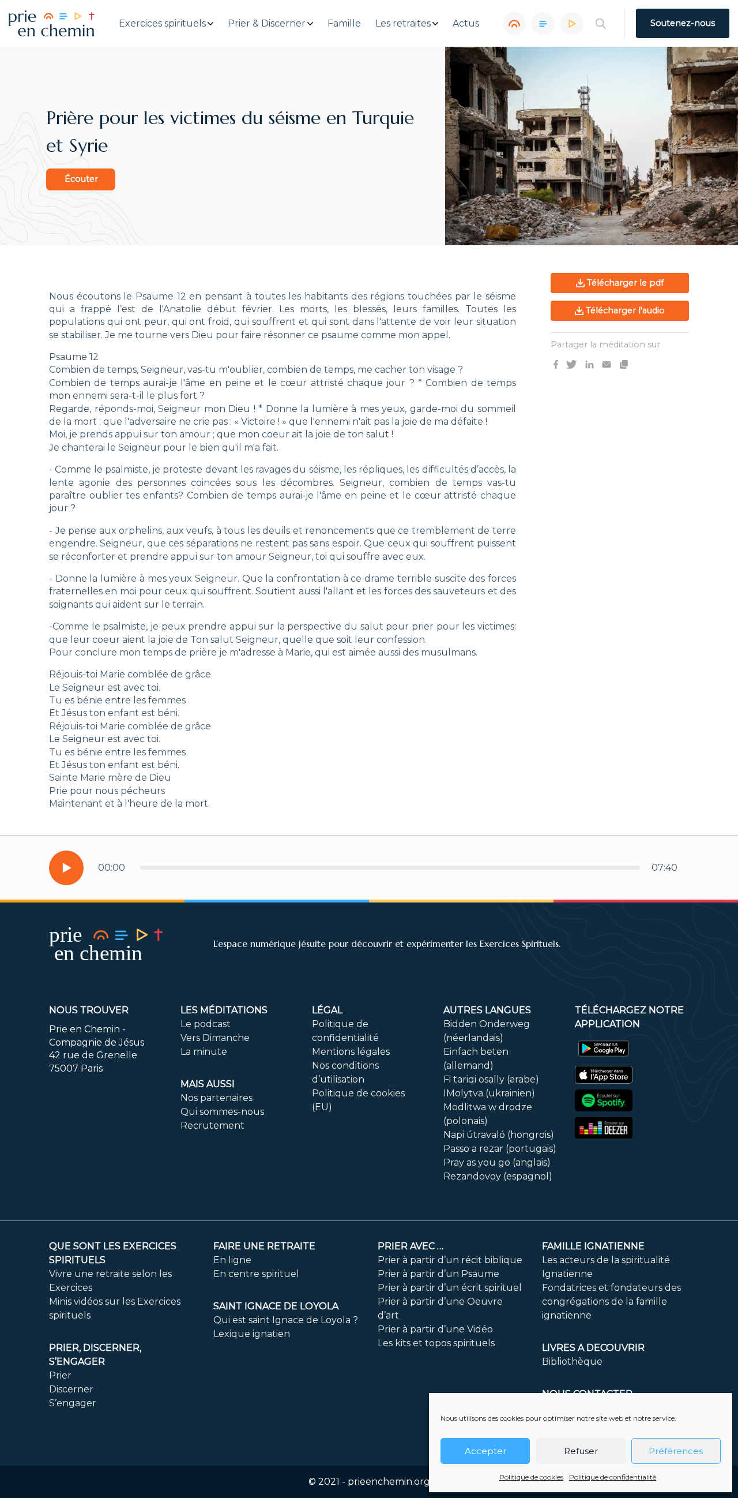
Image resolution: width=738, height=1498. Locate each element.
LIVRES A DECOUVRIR (593, 1347)
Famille (344, 23)
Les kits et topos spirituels (436, 1343)
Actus (466, 23)
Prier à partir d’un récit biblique (450, 1259)
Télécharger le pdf (624, 283)
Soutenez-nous (682, 23)
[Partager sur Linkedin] (589, 363)
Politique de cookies (531, 1477)
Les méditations (224, 1010)
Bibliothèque (572, 1361)
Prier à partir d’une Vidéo (435, 1329)
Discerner (71, 1389)
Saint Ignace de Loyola (275, 1306)
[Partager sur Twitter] (571, 363)
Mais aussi (207, 1083)
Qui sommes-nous (222, 1111)
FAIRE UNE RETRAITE (264, 1246)
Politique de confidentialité (612, 1477)
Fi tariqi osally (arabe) (491, 1079)
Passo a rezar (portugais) (499, 1148)
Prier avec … (410, 1246)
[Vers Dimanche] (543, 23)
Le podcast (205, 1023)
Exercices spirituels (162, 23)
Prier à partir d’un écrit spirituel (450, 1287)
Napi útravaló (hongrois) (498, 1134)
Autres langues (487, 1010)
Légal (327, 1010)
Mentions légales (351, 1051)
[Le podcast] (514, 23)
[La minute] (571, 23)
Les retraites (403, 23)
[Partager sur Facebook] (556, 363)
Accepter (485, 1450)
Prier (60, 1375)
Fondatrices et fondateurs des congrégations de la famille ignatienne (611, 1301)
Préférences (676, 1450)
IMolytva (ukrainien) (489, 1093)
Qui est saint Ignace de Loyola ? (285, 1320)
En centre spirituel (256, 1273)
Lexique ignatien (251, 1333)
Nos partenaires (216, 1097)
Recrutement (212, 1125)
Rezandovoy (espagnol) (497, 1176)
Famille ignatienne (593, 1246)
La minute (203, 1051)
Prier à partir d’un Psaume (438, 1273)
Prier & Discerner (267, 23)
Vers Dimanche (215, 1037)
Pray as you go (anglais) (497, 1162)
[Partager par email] (606, 363)
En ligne (232, 1259)
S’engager (72, 1403)
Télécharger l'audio (624, 310)
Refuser (581, 1450)
